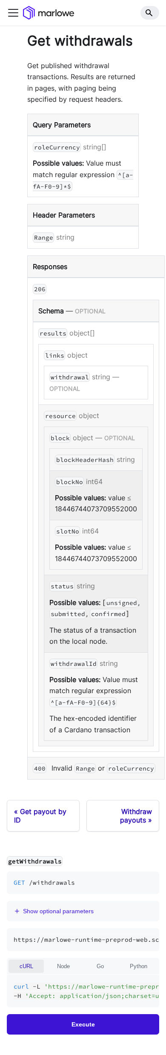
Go (100, 966)
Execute (83, 1024)
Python (138, 966)
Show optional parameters (58, 911)
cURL (26, 966)
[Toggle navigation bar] (13, 12)
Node (63, 966)
